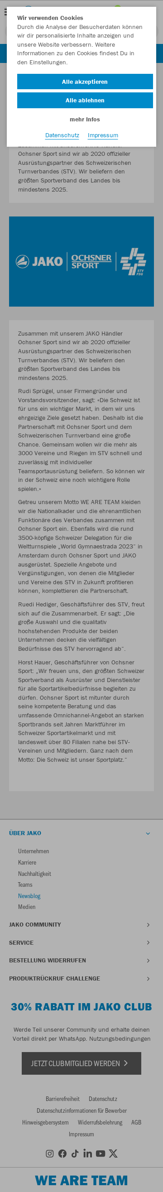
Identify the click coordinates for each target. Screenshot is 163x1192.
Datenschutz (62, 135)
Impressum (103, 135)
